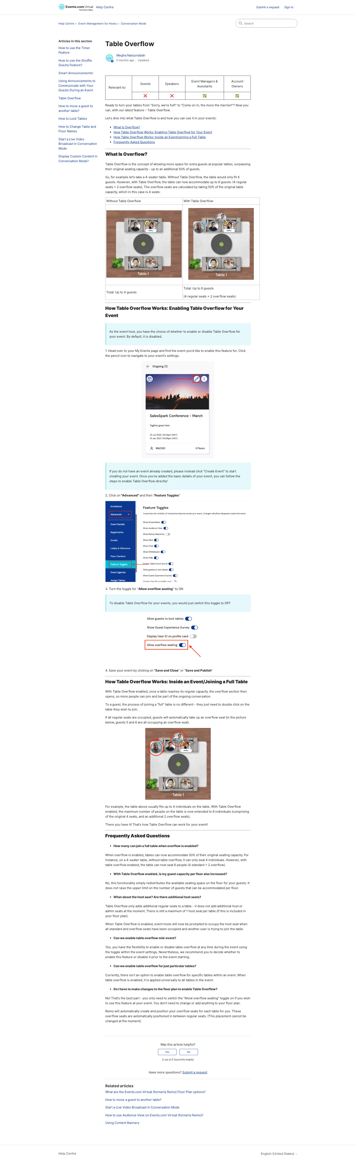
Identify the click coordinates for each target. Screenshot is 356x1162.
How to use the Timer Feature (74, 50)
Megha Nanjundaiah (130, 55)
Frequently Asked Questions (134, 142)
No (188, 1051)
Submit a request (267, 7)
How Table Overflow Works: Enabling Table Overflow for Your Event (163, 132)
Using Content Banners (122, 1123)
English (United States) (278, 1153)
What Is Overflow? (127, 127)
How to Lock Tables (73, 119)
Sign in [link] (288, 7)
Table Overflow (70, 98)
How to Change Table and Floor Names (77, 129)
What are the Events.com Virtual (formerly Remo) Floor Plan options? (155, 1092)
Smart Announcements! (76, 73)
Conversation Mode (133, 23)
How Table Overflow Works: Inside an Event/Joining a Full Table (160, 137)
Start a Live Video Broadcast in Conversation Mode (78, 143)
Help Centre (66, 23)
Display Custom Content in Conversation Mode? (78, 158)
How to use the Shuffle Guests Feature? (75, 63)
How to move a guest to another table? (76, 108)
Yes (167, 1051)
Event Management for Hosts (97, 23)
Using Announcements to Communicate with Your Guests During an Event (77, 85)
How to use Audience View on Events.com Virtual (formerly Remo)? (154, 1115)
